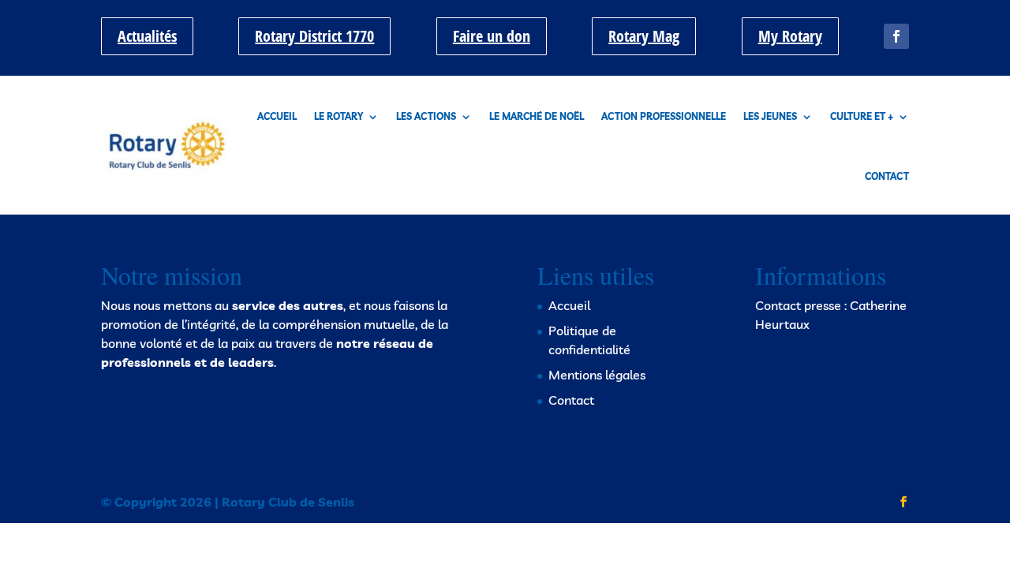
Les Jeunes (770, 116)
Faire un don (491, 36)
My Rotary (790, 36)
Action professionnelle (663, 116)
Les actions (426, 116)
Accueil (277, 116)
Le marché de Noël (536, 116)
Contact (887, 176)
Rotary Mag (643, 36)
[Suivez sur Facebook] (896, 36)
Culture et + (861, 116)
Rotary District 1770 (314, 36)
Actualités (147, 36)
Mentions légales (596, 375)
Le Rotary (338, 116)
